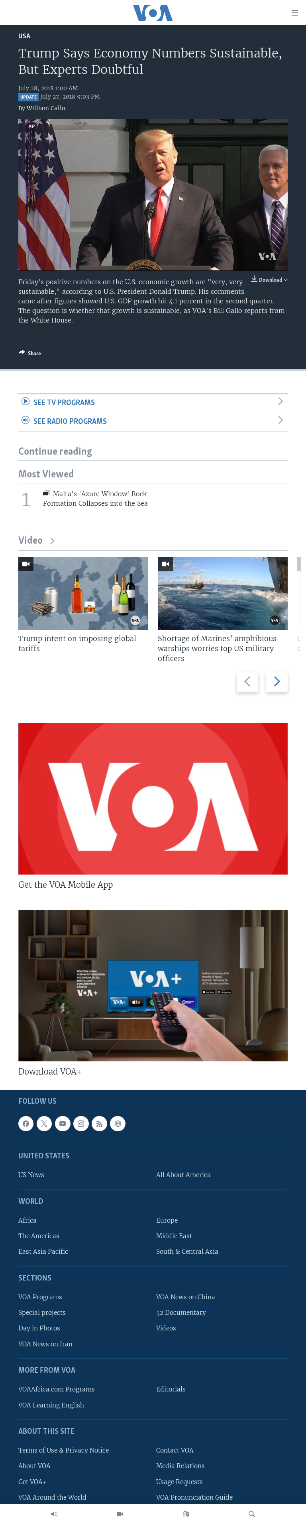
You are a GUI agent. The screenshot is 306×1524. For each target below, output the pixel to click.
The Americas (38, 1236)
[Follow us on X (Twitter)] (44, 1123)
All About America (183, 1175)
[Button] (30, 354)
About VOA (34, 1466)
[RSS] (99, 1123)
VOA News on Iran (45, 1344)
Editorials (171, 1389)
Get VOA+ (32, 1481)
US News (31, 1175)
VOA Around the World (52, 1497)
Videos (166, 1328)
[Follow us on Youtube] (62, 1123)
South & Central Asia (187, 1251)
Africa (27, 1220)
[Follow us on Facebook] (25, 1123)
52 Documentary (181, 1312)
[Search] (252, 1514)
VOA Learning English (51, 1405)
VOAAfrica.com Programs (56, 1389)
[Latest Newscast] (54, 1514)
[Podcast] (117, 1123)
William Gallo (46, 108)
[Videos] (120, 1514)
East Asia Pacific (43, 1251)
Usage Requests (179, 1481)
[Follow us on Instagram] (80, 1123)
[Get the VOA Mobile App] (153, 799)
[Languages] (186, 1514)
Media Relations (180, 1466)
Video (30, 541)
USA (24, 36)
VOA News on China (185, 1297)
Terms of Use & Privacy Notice (63, 1450)
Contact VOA (175, 1450)
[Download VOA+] (153, 985)
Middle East (174, 1236)
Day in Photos (39, 1328)
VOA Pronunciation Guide (194, 1497)
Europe (167, 1220)
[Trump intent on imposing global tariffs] (83, 593)
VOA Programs (40, 1297)
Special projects (42, 1312)
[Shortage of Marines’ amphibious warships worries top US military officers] (223, 593)
